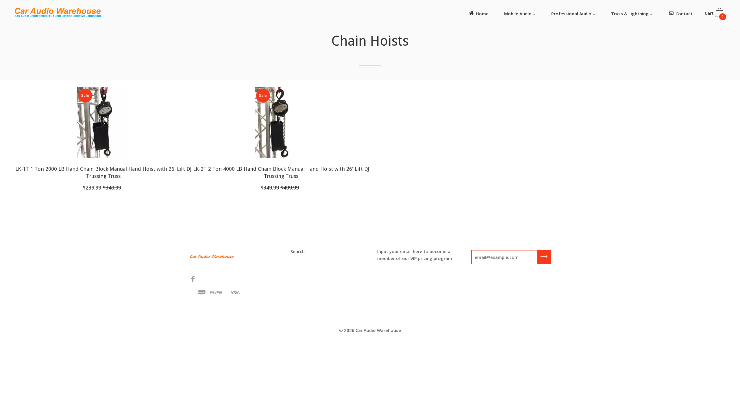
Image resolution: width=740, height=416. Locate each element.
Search (298, 251)
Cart (714, 14)
